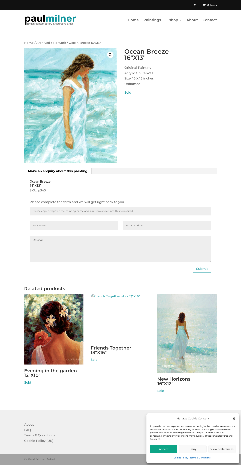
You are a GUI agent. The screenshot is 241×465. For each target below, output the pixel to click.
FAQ (27, 430)
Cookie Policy (181, 457)
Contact (210, 20)
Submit (202, 269)
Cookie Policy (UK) (38, 441)
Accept (163, 449)
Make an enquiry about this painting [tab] (58, 171)
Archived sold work (51, 43)
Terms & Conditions (200, 457)
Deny (192, 449)
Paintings (152, 20)
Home (133, 20)
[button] (234, 418)
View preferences (222, 449)
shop (173, 20)
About (192, 20)
